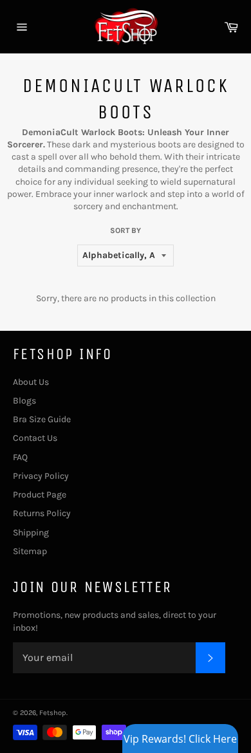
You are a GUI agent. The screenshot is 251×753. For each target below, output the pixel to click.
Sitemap (30, 551)
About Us (31, 381)
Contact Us (35, 437)
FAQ (20, 457)
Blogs (24, 400)
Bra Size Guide (42, 419)
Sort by (125, 230)
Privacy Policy (41, 475)
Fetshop (52, 713)
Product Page (39, 494)
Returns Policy (42, 513)
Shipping (31, 532)
